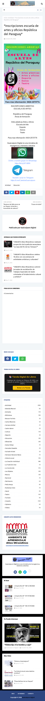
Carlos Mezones (23, 422)
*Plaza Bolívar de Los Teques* (23, 681)
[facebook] (7, 359)
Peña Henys (23, 484)
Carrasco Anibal (23, 425)
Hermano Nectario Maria (23, 455)
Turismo (23, 498)
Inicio (5, 18)
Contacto (31, 693)
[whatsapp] (22, 359)
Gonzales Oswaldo (23, 448)
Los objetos (23, 471)
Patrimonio (23, 481)
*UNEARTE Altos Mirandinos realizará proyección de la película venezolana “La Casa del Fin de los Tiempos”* (27, 244)
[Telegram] (30, 359)
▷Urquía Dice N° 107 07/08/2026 (15, 10)
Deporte (23, 435)
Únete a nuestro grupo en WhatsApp (22, 161)
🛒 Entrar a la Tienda (22, 388)
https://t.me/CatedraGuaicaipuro (23, 180)
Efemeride (23, 441)
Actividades (21, 693)
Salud (23, 491)
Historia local (23, 458)
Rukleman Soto (23, 488)
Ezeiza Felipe (23, 445)
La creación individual (23, 461)
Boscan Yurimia (23, 418)
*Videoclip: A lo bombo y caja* (17, 645)
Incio (13, 693)
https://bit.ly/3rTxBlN (22, 163)
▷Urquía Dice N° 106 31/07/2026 (24, 606)
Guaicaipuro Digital (28, 228)
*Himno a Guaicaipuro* (21, 661)
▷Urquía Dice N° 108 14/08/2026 (24, 586)
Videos (23, 507)
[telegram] (29, 571)
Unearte (23, 501)
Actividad (11, 18)
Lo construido (23, 468)
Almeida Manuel (23, 408)
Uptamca (23, 504)
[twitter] (15, 359)
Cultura (23, 432)
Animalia (23, 412)
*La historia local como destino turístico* (24, 672)
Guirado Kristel (23, 451)
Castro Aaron (23, 428)
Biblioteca (23, 415)
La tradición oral (23, 465)
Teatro (23, 494)
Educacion (17, 185)
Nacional (23, 478)
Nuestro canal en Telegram (23, 178)
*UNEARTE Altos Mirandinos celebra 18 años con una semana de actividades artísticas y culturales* (26, 256)
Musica (23, 474)
